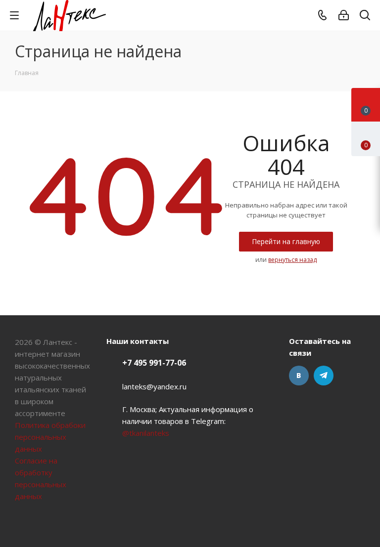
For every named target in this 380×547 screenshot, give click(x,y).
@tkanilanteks (145, 433)
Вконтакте (299, 375)
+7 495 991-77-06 (154, 362)
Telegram (323, 375)
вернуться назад (292, 259)
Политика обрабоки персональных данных (50, 437)
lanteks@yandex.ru (154, 386)
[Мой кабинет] (343, 15)
